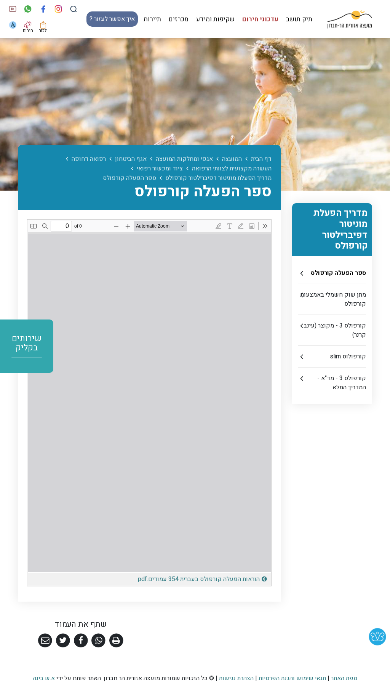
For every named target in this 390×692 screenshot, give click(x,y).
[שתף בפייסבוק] (81, 641)
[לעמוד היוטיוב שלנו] (12, 9)
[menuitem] (299, 19)
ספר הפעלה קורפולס (338, 273)
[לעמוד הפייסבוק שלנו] (43, 9)
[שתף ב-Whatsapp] (98, 641)
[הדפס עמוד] (116, 641)
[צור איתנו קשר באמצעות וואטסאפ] (28, 9)
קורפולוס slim (348, 356)
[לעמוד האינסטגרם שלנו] (58, 9)
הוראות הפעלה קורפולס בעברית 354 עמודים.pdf (177, 578)
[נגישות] (12, 25)
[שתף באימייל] (45, 641)
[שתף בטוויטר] (63, 641)
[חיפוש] (73, 9)
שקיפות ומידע (215, 19)
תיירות (152, 19)
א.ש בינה (44, 678)
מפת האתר (344, 678)
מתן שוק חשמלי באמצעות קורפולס (333, 299)
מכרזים (179, 19)
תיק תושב (299, 19)
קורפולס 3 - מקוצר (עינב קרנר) (335, 330)
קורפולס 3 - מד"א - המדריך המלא (341, 383)
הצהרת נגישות (236, 678)
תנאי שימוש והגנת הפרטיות (292, 678)
